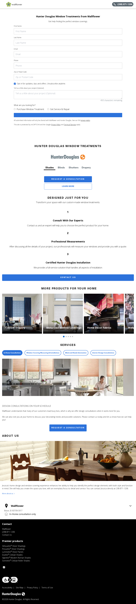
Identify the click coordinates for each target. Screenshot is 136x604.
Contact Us (68, 277)
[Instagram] (4, 567)
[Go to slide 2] (66, 336)
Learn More (68, 186)
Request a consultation (68, 428)
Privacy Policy (56, 124)
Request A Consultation (68, 179)
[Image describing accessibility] (10, 580)
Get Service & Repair (60, 109)
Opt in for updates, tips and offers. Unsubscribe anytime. (41, 83)
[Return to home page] (14, 4)
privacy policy (85, 120)
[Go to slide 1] (64, 336)
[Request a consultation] (68, 115)
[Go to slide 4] (70, 336)
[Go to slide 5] (72, 336)
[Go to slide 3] (68, 336)
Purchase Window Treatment (30, 109)
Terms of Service (70, 124)
